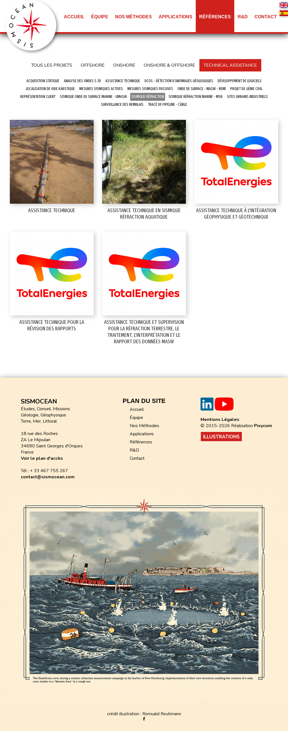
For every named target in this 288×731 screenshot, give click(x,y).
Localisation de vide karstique (50, 88)
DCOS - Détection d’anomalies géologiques (179, 81)
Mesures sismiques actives (101, 88)
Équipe (99, 16)
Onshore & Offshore (169, 65)
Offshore (93, 65)
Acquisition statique (42, 81)
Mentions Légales (220, 419)
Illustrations (221, 437)
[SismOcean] (30, 25)
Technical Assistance (230, 65)
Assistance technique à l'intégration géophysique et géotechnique (236, 213)
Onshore (124, 65)
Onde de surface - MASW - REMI (201, 88)
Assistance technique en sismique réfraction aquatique (144, 213)
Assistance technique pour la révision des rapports (51, 325)
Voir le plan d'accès (42, 458)
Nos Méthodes (144, 426)
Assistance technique (122, 81)
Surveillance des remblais (122, 104)
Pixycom (263, 426)
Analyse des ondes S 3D (82, 81)
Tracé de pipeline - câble (167, 104)
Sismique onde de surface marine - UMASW (93, 96)
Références (215, 16)
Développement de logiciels (240, 81)
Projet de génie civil (246, 88)
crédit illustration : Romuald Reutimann (144, 714)
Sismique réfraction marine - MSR (195, 96)
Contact (266, 16)
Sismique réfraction (147, 96)
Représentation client (37, 96)
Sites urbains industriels (247, 96)
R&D (134, 450)
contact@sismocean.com (48, 477)
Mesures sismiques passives (150, 88)
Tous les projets (51, 65)
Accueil (74, 16)
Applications (142, 434)
